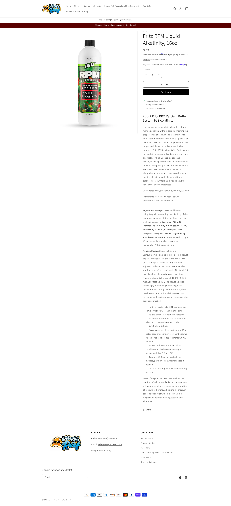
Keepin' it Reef (52, 500)
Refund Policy (147, 438)
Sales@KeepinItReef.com (110, 444)
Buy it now (166, 92)
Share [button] (148, 409)
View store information (155, 108)
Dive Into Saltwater (149, 462)
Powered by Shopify (65, 500)
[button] (77, 6)
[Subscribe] (87, 477)
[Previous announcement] (43, 20)
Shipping (146, 60)
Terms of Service (148, 443)
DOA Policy (145, 448)
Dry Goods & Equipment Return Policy (157, 452)
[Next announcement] (188, 20)
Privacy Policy (146, 457)
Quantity (146, 69)
